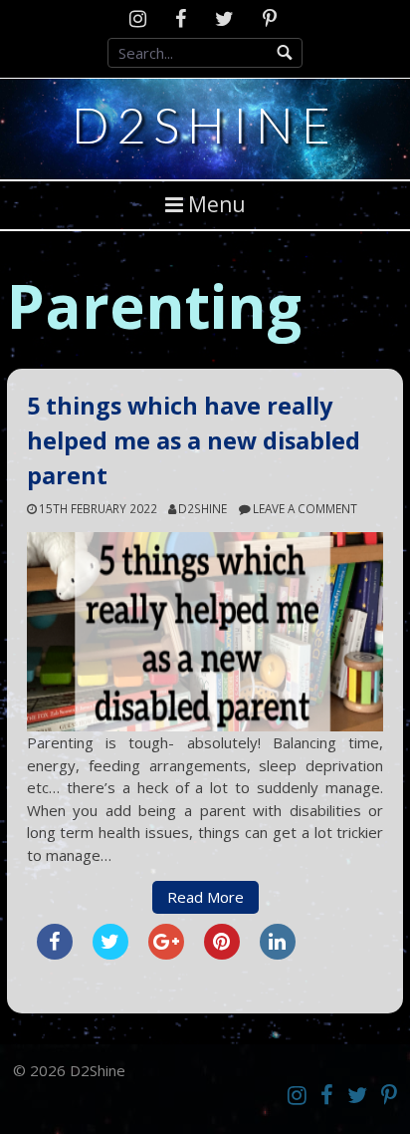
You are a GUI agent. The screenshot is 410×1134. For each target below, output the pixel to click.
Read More (205, 897)
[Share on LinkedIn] (278, 954)
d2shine (202, 508)
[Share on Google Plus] (166, 954)
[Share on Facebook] (55, 954)
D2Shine (205, 124)
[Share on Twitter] (110, 954)
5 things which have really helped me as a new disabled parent (193, 440)
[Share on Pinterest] (222, 954)
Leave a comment (305, 508)
